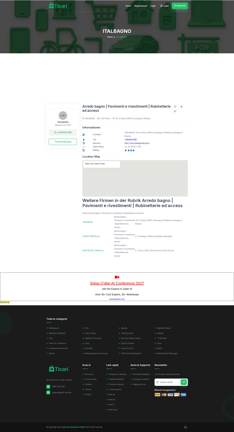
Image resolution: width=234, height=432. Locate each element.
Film (86, 328)
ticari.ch (111, 394)
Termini (87, 389)
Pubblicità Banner (116, 379)
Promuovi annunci (116, 384)
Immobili (88, 348)
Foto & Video (90, 333)
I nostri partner (114, 389)
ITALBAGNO (63, 122)
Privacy (87, 394)
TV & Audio (161, 338)
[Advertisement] (117, 72)
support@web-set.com (62, 392)
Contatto (88, 384)
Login (153, 6)
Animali (160, 333)
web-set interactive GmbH (73, 427)
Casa (86, 343)
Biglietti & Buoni (164, 328)
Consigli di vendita (141, 379)
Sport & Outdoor (128, 343)
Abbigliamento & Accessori (96, 353)
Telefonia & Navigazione (131, 353)
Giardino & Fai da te (92, 338)
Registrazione (140, 6)
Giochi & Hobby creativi (131, 338)
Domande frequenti (141, 374)
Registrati (181, 6)
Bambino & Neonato (57, 333)
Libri (50, 338)
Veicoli (51, 353)
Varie (159, 343)
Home (128, 6)
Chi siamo (88, 374)
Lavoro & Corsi (127, 348)
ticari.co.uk (112, 410)
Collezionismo (127, 333)
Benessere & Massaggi (167, 353)
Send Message (64, 142)
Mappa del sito (139, 384)
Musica (124, 328)
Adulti (159, 348)
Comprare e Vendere (117, 374)
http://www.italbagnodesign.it (137, 143)
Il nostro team (90, 379)
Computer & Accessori (58, 348)
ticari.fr (111, 404)
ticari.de (111, 399)
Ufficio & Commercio (57, 343)
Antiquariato (53, 328)
